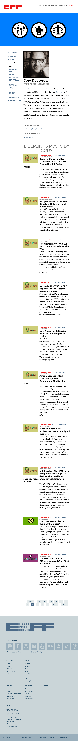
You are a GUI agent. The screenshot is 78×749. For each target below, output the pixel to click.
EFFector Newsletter (31, 701)
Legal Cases (28, 696)
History (26, 671)
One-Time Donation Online (13, 713)
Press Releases (29, 691)
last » (64, 605)
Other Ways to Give (12, 726)
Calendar (27, 663)
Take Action (59, 5)
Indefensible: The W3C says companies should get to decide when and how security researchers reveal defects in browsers (46, 476)
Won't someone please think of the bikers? (51, 522)
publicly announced (47, 391)
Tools (65, 5)
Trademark (26, 738)
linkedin (58, 646)
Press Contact (47, 688)
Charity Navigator (38, 652)
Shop (8, 723)
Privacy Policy (47, 738)
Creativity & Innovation (13, 693)
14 (56, 601)
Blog (26, 688)
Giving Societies (11, 717)
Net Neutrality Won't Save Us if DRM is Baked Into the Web (54, 246)
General (9, 663)
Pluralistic (59, 92)
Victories (27, 668)
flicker (50, 646)
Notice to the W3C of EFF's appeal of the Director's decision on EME (53, 289)
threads (75, 646)
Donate (71, 5)
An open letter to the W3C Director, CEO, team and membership (53, 204)
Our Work (51, 5)
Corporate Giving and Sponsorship (13, 720)
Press (12, 59)
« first (30, 601)
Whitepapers (28, 698)
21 (48, 605)
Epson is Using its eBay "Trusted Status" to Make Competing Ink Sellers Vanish (44, 163)
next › (55, 605)
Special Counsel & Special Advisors (13, 86)
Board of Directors (13, 70)
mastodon (9, 646)
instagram (26, 646)
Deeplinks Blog (45, 155)
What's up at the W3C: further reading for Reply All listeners (54, 431)
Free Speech (10, 688)
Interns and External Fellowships (14, 79)
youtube (42, 646)
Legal (8, 666)
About (40, 5)
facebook (18, 646)
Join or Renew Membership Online (12, 709)
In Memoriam (14, 97)
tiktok (66, 646)
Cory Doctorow (29, 89)
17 (27, 605)
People (12, 63)
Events (26, 693)
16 (66, 601)
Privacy (8, 691)
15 (61, 601)
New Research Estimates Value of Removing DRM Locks (52, 333)
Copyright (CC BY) (9, 738)
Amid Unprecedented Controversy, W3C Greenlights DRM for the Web (44, 380)
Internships (28, 673)
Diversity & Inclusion (30, 681)
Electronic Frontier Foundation (13, 7)
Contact (13, 56)
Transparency (10, 696)
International (10, 698)
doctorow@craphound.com (34, 129)
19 (37, 605)
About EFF (13, 53)
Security (9, 668)
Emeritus (12, 74)
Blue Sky (34, 646)
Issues (45, 5)
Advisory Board (12, 93)
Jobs (26, 676)
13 (51, 601)
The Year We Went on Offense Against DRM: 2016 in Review (54, 561)
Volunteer (27, 666)
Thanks (63, 738)
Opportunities (15, 100)
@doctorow (28, 137)
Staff (11, 66)
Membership (10, 671)
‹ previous (42, 601)
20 (42, 605)
